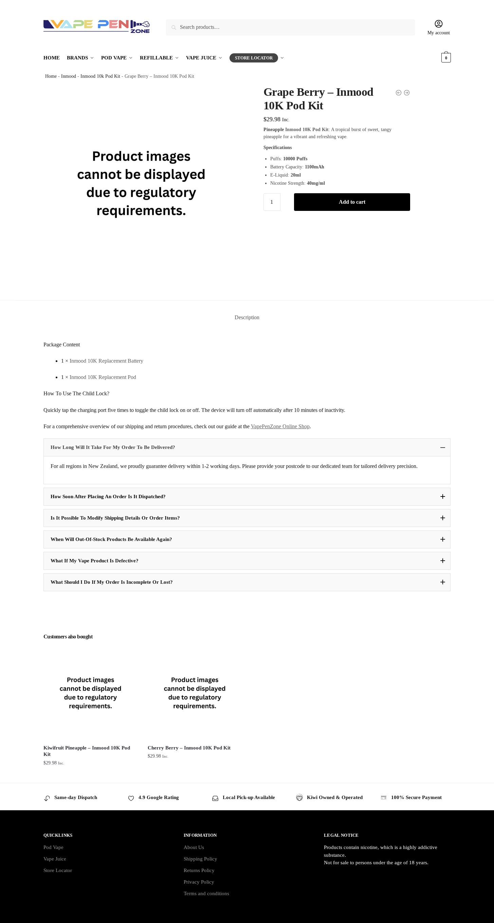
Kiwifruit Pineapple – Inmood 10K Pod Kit (86, 751)
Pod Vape (53, 847)
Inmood (68, 76)
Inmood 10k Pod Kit (100, 76)
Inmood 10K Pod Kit (307, 129)
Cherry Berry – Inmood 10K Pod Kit (189, 747)
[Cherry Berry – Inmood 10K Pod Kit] (195, 693)
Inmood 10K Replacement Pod (103, 377)
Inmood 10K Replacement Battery (106, 361)
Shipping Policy (200, 859)
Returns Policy (199, 870)
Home (51, 76)
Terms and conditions (206, 893)
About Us (194, 847)
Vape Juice (54, 859)
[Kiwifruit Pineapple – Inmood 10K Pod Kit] (90, 693)
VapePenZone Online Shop (280, 426)
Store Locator (57, 870)
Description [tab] (247, 317)
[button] (247, 447)
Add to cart (352, 202)
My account (438, 32)
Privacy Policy (199, 882)
